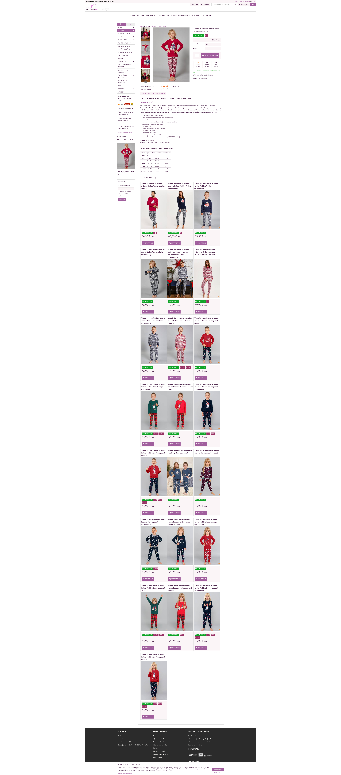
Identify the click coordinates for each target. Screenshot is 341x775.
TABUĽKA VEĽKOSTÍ (146, 102)
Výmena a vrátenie (239, 1)
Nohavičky (121, 37)
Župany (120, 58)
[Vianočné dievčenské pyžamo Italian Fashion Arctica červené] (145, 34)
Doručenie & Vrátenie (158, 93)
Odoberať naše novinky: (125, 185)
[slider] (164, 86)
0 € (253, 5)
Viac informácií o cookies (124, 773)
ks (200, 56)
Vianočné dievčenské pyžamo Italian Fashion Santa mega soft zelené (153, 588)
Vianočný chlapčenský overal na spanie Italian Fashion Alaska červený (180, 320)
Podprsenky (122, 62)
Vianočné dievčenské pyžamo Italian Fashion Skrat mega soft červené (153, 657)
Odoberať (122, 199)
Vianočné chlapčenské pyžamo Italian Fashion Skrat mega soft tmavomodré (206, 387)
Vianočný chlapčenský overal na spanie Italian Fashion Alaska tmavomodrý (153, 320)
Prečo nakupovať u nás (145, 15)
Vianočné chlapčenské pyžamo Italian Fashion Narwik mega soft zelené (153, 387)
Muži (130, 24)
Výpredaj (121, 92)
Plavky (120, 27)
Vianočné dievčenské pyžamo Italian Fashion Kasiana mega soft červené (205, 522)
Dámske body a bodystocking (123, 71)
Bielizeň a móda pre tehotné (125, 66)
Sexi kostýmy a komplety (123, 82)
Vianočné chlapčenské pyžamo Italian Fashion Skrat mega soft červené (153, 453)
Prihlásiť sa (195, 5)
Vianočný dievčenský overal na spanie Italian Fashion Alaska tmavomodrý (153, 252)
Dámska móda (122, 40)
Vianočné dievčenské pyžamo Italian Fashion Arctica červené (126, 173)
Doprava (247, 1)
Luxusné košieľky (124, 55)
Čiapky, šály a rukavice (122, 76)
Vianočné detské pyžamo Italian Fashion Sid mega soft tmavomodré (153, 522)
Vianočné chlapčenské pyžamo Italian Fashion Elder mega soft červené (206, 320)
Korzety (121, 86)
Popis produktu (146, 93)
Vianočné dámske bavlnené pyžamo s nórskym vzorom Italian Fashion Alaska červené (205, 252)
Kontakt (253, 1)
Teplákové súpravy (124, 34)
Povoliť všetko (218, 769)
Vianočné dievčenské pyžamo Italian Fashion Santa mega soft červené (180, 588)
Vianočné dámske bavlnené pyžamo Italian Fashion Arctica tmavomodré (179, 186)
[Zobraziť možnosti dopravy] (126, 105)
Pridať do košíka (211, 55)
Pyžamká (121, 30)
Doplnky (121, 89)
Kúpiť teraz (148, 243)
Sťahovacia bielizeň (125, 52)
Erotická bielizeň (124, 46)
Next (145, 81)
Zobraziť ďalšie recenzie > (125, 132)
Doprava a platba (163, 15)
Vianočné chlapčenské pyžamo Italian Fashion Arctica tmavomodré (206, 186)
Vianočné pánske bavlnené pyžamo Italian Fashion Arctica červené (153, 186)
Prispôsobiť (217, 772)
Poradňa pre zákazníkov (179, 15)
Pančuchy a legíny (124, 43)
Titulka (132, 15)
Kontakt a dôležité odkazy (201, 15)
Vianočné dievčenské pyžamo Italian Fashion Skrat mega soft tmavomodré (206, 588)
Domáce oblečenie (124, 49)
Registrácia (206, 5)
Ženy (121, 24)
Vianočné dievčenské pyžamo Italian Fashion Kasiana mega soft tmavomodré (179, 522)
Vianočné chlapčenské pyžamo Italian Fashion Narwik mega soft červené (180, 387)
